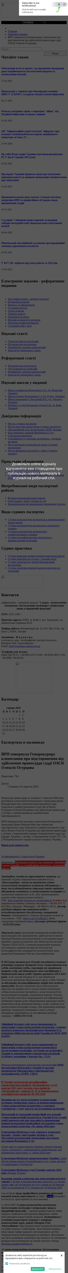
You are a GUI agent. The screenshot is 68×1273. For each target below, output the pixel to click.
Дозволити (37, 1268)
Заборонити (55, 1268)
